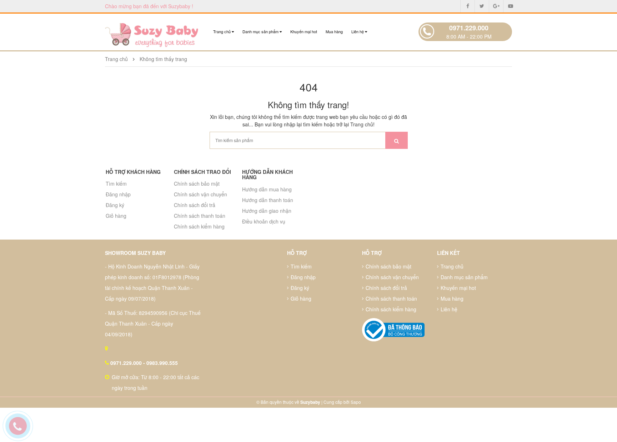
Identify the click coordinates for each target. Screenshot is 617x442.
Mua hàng (334, 31)
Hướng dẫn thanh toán (267, 200)
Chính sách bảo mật (197, 183)
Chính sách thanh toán (199, 215)
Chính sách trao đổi (202, 171)
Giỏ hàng (116, 215)
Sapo (356, 402)
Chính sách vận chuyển (200, 194)
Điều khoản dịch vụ (263, 221)
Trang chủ (222, 31)
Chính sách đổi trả (194, 205)
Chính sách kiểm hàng (199, 226)
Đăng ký (115, 205)
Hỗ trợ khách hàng (133, 171)
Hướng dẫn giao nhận (266, 210)
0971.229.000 (468, 27)
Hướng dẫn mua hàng (267, 189)
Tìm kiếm (116, 183)
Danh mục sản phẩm (261, 31)
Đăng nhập (118, 194)
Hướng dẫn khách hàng (267, 174)
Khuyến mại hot (303, 31)
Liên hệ (358, 31)
